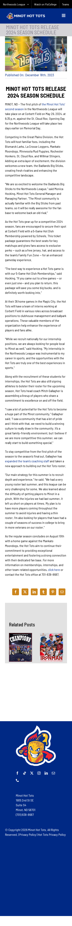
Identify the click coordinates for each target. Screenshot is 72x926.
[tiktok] (24, 773)
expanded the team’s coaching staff (27, 461)
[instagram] (39, 773)
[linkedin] (46, 773)
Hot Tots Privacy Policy (52, 834)
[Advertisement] (36, 692)
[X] (25, 591)
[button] (12, 647)
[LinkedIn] (34, 591)
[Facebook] (15, 591)
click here (54, 569)
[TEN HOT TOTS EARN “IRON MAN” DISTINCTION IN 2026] (51, 647)
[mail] (53, 773)
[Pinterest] (52, 591)
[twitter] (31, 773)
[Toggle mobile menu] (64, 15)
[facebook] (17, 773)
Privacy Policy (27, 834)
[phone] (17, 780)
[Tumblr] (43, 591)
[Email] (62, 591)
